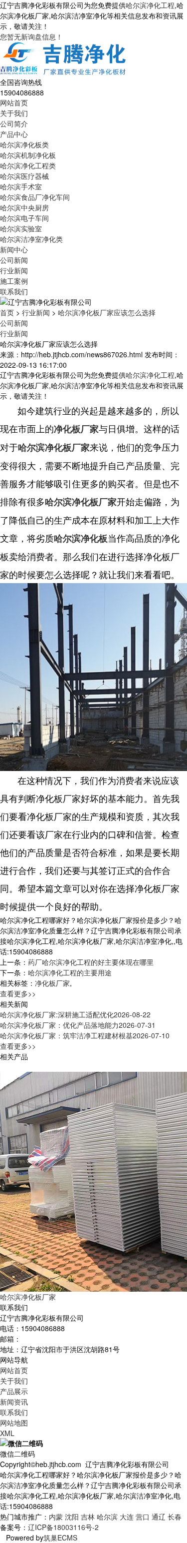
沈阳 (72, 1517)
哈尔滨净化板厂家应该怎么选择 (107, 312)
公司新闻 (14, 260)
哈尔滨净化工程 (150, 5)
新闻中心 (14, 249)
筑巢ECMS (60, 1538)
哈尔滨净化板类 (24, 144)
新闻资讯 (14, 1402)
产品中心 (14, 134)
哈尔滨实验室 (21, 228)
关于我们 (14, 113)
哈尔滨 (107, 1517)
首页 (7, 312)
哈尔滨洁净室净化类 (31, 239)
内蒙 (56, 1517)
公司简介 (14, 123)
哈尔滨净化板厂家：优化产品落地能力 (78, 1025)
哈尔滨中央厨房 (24, 207)
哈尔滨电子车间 (24, 218)
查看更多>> (18, 993)
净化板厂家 (52, 983)
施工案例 (14, 281)
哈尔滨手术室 (21, 186)
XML (7, 1433)
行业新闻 (14, 270)
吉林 (88, 1517)
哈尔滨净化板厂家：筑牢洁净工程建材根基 (85, 1035)
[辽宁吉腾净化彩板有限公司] (64, 58)
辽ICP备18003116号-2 (63, 1527)
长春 (175, 1517)
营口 (143, 1517)
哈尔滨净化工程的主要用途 (70, 972)
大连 (127, 1517)
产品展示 (14, 1391)
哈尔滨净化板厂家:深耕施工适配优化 (75, 1014)
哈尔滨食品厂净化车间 (35, 197)
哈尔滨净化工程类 (28, 165)
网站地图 (14, 1423)
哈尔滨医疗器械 (24, 176)
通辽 (159, 1517)
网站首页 (14, 102)
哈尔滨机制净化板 (28, 155)
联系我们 (14, 291)
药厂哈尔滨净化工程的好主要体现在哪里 (91, 962)
